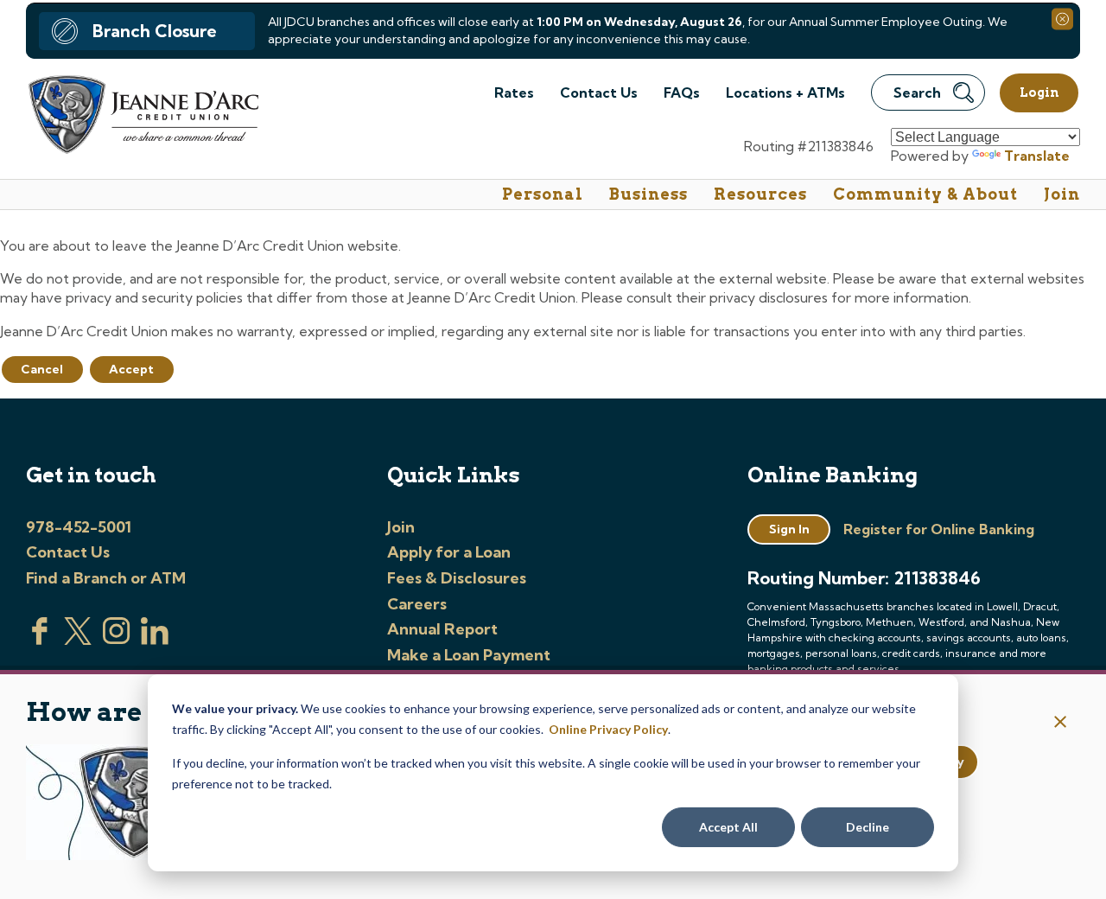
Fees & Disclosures (456, 578)
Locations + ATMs (785, 92)
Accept (131, 369)
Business (648, 194)
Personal (542, 194)
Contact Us (599, 92)
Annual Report (442, 629)
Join (1062, 194)
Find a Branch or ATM (106, 578)
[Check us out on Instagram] (116, 639)
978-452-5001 (78, 527)
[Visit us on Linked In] (154, 639)
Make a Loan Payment (468, 655)
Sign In (789, 529)
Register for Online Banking (938, 529)
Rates (514, 92)
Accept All (728, 826)
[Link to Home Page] (142, 117)
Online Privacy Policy (608, 729)
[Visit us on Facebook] (40, 639)
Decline (867, 826)
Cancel (42, 369)
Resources (760, 194)
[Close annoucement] (1060, 723)
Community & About (925, 194)
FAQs (682, 92)
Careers (417, 604)
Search (917, 92)
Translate (1037, 155)
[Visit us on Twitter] (78, 639)
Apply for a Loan (449, 552)
